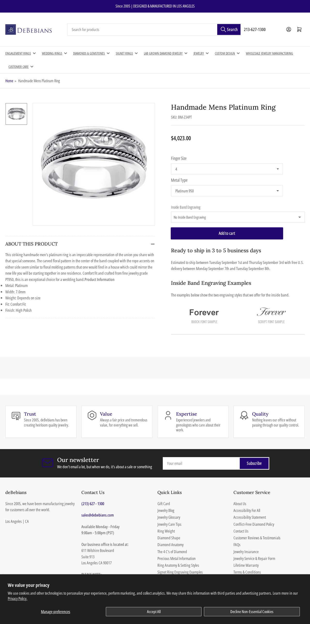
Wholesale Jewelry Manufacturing (269, 53)
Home (9, 80)
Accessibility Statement (249, 517)
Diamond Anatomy (170, 544)
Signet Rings (124, 53)
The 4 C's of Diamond (172, 551)
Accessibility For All (246, 510)
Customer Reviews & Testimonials (256, 538)
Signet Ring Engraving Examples (180, 572)
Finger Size (178, 158)
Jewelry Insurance (246, 551)
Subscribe (254, 463)
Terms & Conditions (247, 572)
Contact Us (240, 531)
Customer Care (18, 66)
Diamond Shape (168, 538)
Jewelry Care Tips (169, 524)
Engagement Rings (18, 53)
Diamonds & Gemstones (89, 53)
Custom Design (225, 53)
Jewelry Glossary (168, 517)
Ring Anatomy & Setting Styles (178, 565)
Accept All (154, 611)
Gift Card (163, 503)
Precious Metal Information (176, 558)
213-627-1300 (255, 29)
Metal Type (179, 180)
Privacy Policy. (17, 598)
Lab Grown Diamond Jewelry (163, 53)
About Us (239, 503)
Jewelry (199, 53)
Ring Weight (166, 531)
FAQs (236, 544)
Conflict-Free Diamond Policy (253, 524)
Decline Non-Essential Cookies (251, 611)
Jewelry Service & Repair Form (254, 558)
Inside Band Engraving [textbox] (185, 207)
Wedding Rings (52, 53)
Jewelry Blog (165, 510)
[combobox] (154, 29)
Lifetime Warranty (246, 565)
